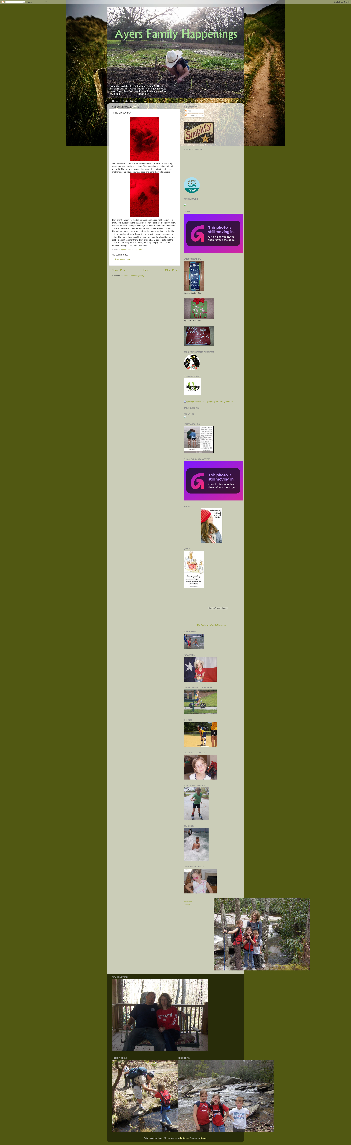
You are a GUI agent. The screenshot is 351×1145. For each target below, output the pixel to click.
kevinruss (184, 1138)
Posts (189, 111)
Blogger (203, 1138)
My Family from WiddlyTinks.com (211, 625)
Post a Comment (122, 259)
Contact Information (131, 101)
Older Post (171, 270)
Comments (192, 115)
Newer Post (118, 270)
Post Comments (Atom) (134, 276)
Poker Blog (187, 904)
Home (115, 101)
